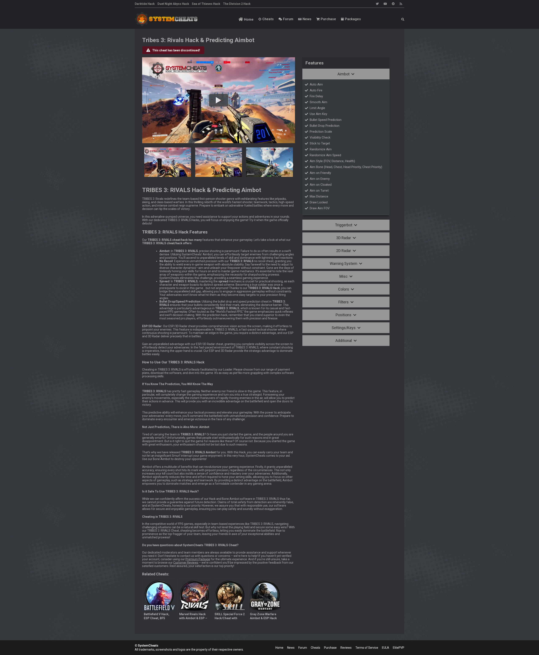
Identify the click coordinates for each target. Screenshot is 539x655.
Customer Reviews (185, 562)
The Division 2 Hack (237, 3)
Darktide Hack (145, 3)
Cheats (268, 19)
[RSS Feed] (401, 3)
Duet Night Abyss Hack (173, 3)
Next (289, 165)
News (307, 19)
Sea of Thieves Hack (206, 3)
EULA (385, 647)
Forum (288, 19)
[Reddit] (393, 3)
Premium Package (197, 559)
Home (248, 19)
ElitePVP (398, 647)
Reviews (346, 647)
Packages (353, 19)
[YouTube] (385, 3)
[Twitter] (377, 3)
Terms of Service (366, 647)
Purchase (328, 19)
